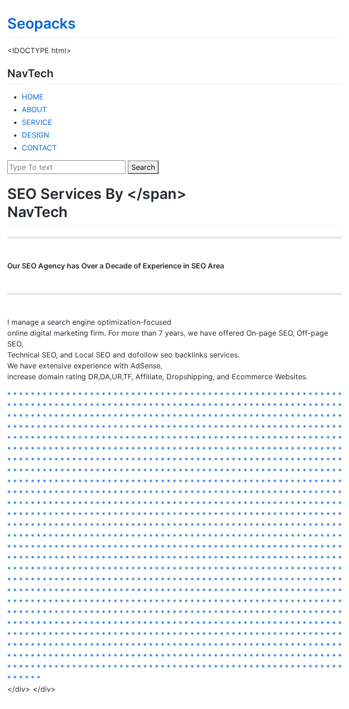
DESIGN (35, 134)
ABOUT (34, 109)
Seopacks (41, 23)
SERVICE (37, 122)
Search (143, 167)
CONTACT (39, 147)
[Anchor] (59, 72)
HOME (33, 96)
